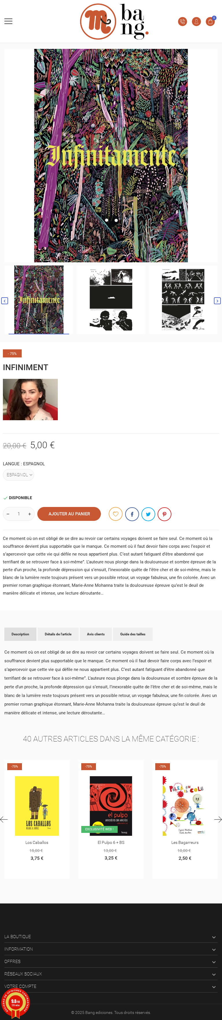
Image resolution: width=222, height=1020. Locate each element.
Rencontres (185, 842)
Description (20, 634)
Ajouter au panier (69, 514)
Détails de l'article (58, 634)
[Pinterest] (164, 514)
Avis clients (96, 634)
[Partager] (132, 514)
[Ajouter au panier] (22, 766)
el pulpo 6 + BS (37, 842)
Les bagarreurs (111, 842)
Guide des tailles (132, 634)
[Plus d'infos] (36, 766)
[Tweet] (148, 514)
